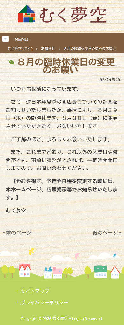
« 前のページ (17, 233)
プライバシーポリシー (44, 303)
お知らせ (48, 49)
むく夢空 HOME (20, 49)
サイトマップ (35, 291)
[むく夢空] (62, 21)
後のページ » (107, 233)
